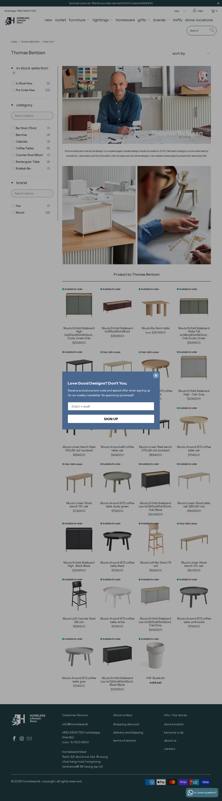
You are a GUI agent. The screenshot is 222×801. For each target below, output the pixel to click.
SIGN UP (111, 419)
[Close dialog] (156, 375)
